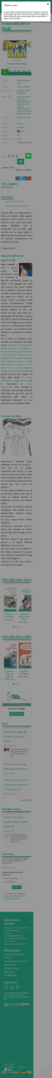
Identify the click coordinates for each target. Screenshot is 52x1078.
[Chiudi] (48, 4)
